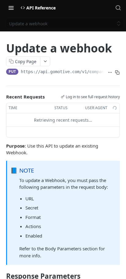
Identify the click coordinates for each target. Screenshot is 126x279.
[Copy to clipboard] (117, 72)
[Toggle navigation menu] (11, 8)
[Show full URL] (110, 72)
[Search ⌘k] (118, 8)
